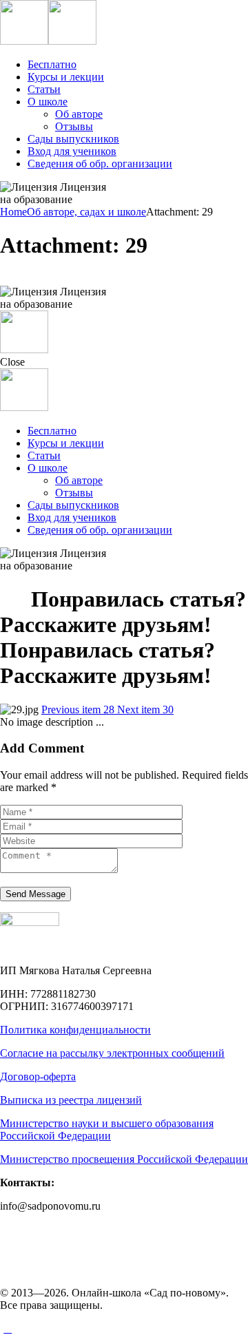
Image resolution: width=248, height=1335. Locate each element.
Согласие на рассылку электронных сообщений (112, 1053)
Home (13, 212)
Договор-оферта (38, 1076)
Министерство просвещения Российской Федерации (124, 1159)
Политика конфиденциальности (75, 1030)
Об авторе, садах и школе (86, 212)
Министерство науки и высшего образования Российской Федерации (107, 1129)
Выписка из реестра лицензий (71, 1100)
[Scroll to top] (7, 1328)
